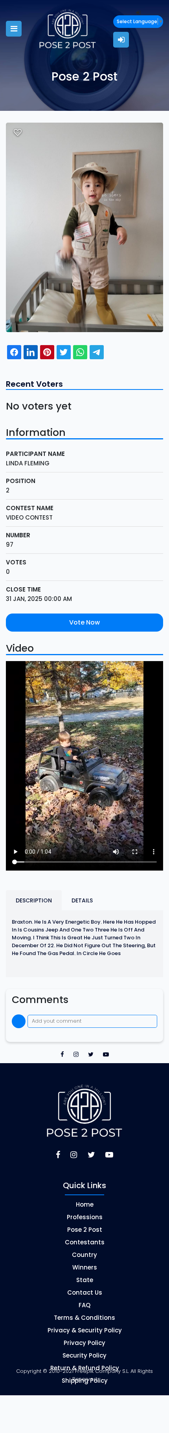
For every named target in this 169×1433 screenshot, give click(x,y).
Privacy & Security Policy (85, 1330)
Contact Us (84, 1292)
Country (84, 1255)
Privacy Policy (84, 1343)
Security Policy (84, 1355)
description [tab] (34, 900)
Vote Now (84, 622)
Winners (84, 1267)
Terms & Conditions (84, 1318)
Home (85, 1204)
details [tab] (82, 900)
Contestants (85, 1242)
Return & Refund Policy (84, 1368)
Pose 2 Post (84, 1229)
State (84, 1280)
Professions (85, 1217)
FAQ (84, 1305)
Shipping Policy (85, 1380)
